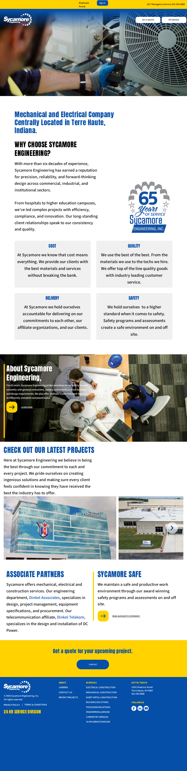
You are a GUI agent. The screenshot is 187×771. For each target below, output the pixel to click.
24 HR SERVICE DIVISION (22, 712)
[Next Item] (172, 528)
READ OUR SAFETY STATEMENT (126, 616)
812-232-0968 (178, 4)
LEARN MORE (27, 407)
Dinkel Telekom (70, 617)
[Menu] (116, 18)
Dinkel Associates (44, 597)
